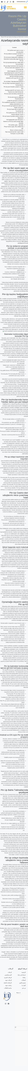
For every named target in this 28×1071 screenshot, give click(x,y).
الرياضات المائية (8, 982)
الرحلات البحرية (8, 977)
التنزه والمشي (8, 975)
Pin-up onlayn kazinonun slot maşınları (13, 66)
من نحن (24, 988)
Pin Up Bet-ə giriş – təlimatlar (16, 125)
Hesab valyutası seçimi (17, 114)
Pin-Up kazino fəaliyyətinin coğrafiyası (13, 57)
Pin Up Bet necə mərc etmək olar (14, 112)
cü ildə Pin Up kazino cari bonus (15, 100)
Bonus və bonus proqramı (16, 130)
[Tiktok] (7, 1)
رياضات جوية (8, 985)
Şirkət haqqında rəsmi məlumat (15, 71)
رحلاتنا (24, 977)
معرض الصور (22, 982)
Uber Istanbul (11, 8)
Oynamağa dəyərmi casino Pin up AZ (13, 73)
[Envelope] (1, 1)
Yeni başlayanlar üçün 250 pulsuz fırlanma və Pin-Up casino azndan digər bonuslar (13, 121)
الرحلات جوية (8, 980)
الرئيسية (24, 972)
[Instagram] (10, 1)
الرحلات (10, 972)
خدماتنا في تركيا (22, 975)
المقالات (23, 980)
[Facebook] (13, 1)
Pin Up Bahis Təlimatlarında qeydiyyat (13, 81)
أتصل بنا (24, 985)
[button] (25, 7)
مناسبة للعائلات (8, 988)
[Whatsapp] (4, 1)
